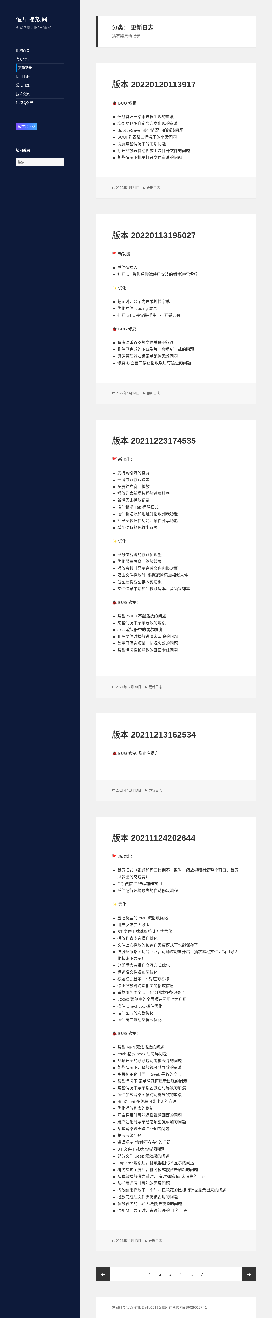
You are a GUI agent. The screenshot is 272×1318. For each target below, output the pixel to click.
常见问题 (23, 85)
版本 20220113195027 (154, 235)
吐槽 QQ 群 (24, 103)
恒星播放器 (32, 19)
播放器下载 (26, 126)
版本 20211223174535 (154, 440)
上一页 (103, 1274)
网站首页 (23, 50)
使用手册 (23, 76)
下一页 (249, 1274)
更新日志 (153, 187)
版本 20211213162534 (154, 734)
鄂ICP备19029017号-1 (190, 1307)
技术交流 (23, 94)
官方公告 (23, 59)
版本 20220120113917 (154, 84)
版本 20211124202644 (154, 837)
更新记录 (25, 68)
